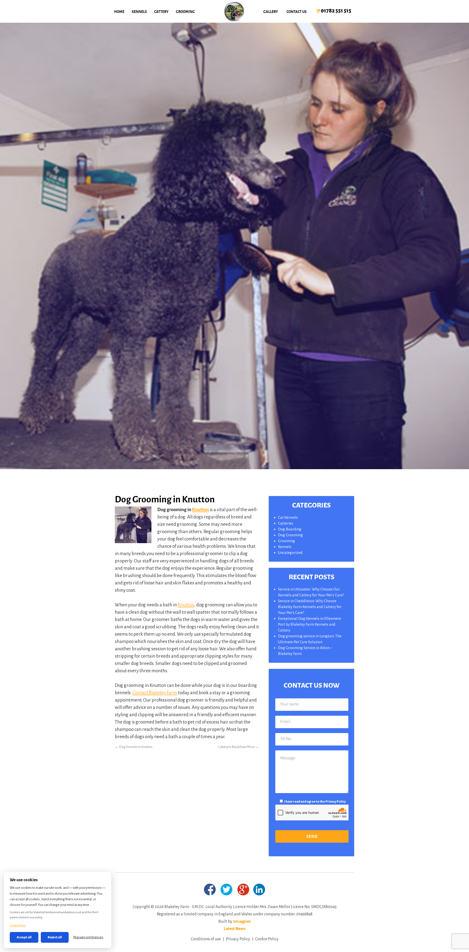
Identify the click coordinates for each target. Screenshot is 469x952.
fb (210, 889)
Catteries (285, 523)
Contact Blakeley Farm (154, 692)
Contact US (297, 11)
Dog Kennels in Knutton (133, 747)
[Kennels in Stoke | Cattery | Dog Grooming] (234, 11)
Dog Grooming (290, 535)
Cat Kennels (288, 517)
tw (227, 889)
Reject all (55, 937)
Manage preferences (88, 937)
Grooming (185, 11)
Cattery (161, 11)
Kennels (139, 11)
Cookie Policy (266, 939)
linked (259, 889)
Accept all (24, 937)
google (243, 889)
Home (119, 11)
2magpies (242, 921)
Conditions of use (206, 939)
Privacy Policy (335, 801)
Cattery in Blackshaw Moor (238, 747)
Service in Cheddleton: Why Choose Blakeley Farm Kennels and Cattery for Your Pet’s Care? (309, 607)
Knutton (200, 509)
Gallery (270, 11)
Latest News (234, 929)
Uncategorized (290, 552)
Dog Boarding (289, 529)
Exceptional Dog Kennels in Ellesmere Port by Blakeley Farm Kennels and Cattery (309, 624)
